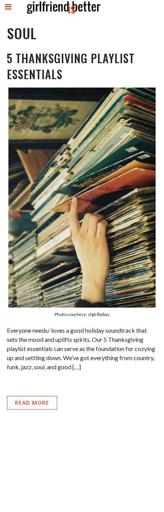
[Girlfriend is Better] (63, 13)
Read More (32, 402)
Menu (8, 13)
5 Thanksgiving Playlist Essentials (71, 66)
